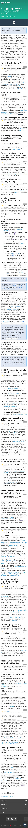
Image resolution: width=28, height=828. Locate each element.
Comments (10, 742)
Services (4, 804)
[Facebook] (8, 819)
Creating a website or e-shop (9, 796)
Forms (19, 191)
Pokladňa (14, 620)
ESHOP (22, 128)
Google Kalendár (14, 575)
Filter (14, 403)
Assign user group (16, 306)
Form (18, 85)
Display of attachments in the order (16, 275)
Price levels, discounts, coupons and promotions (14, 174)
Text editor (11, 706)
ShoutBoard (10, 744)
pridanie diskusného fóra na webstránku (12, 738)
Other (3, 812)
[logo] (6, 3)
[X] (12, 819)
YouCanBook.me (12, 545)
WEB (9, 76)
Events (2, 563)
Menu (24, 3)
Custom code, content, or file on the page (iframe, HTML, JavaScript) (14, 542)
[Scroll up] (26, 819)
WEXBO (4, 801)
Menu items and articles (12, 81)
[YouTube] (15, 819)
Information (5, 808)
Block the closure (14, 476)
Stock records (4, 596)
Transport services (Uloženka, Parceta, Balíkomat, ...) (14, 611)
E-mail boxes (21, 89)
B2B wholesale (16, 149)
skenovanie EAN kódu (16, 617)
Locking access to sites (11, 309)
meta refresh (7, 711)
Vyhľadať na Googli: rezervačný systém (13, 555)
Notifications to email (18, 655)
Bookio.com (4, 547)
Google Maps (13, 83)
